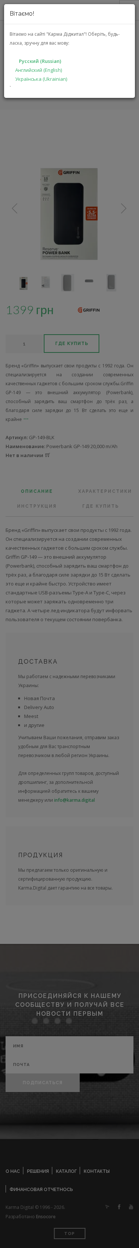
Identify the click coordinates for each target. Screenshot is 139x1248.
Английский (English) (38, 70)
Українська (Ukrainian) (41, 79)
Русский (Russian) (40, 61)
